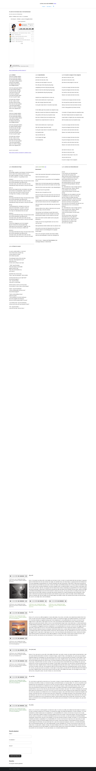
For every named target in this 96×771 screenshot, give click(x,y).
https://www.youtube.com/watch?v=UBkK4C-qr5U (20, 152)
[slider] (13, 576)
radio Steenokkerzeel (12, 68)
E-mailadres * (12, 739)
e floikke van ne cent (17, 68)
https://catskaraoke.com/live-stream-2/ (17, 70)
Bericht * (11, 745)
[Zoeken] (53, 6)
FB (45, 166)
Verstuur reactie (15, 755)
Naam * (10, 733)
